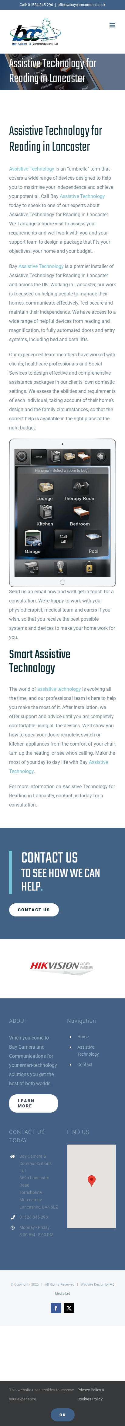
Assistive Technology (31, 169)
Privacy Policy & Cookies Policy (90, 1394)
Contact (85, 1064)
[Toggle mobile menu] (113, 25)
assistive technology (59, 689)
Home (83, 1036)
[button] (91, 1181)
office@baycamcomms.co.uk (81, 5)
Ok (62, 1415)
